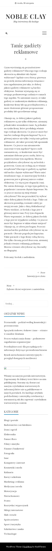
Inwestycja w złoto (36, 274)
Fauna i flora (10, 439)
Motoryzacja (10, 491)
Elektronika (10, 434)
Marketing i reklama (14, 482)
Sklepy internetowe (13, 510)
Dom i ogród (10, 430)
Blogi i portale (11, 420)
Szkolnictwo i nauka (14, 529)
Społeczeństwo (11, 520)
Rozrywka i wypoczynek (16, 505)
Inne (6, 458)
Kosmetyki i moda (13, 467)
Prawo (7, 501)
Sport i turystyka (12, 524)
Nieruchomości (11, 496)
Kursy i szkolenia (12, 477)
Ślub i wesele (10, 515)
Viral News (27, 547)
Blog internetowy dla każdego (26, 21)
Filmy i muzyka (11, 444)
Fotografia (9, 453)
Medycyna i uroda (13, 486)
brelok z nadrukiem (24, 257)
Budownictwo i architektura (17, 425)
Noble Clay (26, 16)
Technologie (10, 534)
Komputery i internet (14, 463)
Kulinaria (8, 472)
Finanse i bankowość (14, 449)
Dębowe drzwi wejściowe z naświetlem (25, 288)
